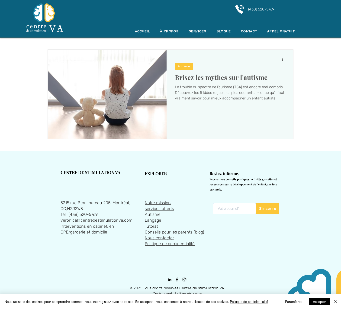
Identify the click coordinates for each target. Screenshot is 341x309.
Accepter (319, 301)
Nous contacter (159, 237)
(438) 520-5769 (261, 9)
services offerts (159, 208)
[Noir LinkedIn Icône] (169, 279)
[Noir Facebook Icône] (177, 279)
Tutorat (151, 226)
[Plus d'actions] (284, 59)
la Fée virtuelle (188, 293)
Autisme (184, 66)
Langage (153, 220)
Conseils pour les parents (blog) (174, 232)
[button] (198, 31)
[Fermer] (335, 301)
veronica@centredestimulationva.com (96, 220)
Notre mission (158, 202)
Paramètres (293, 301)
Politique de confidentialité (170, 243)
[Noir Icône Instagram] (184, 279)
